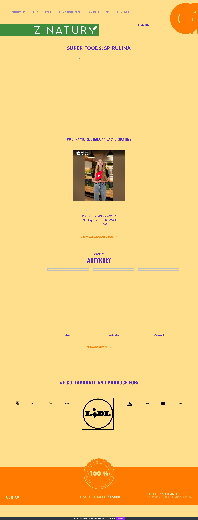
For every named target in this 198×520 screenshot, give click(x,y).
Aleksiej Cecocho (166, 497)
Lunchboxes (42, 12)
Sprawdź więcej (97, 347)
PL (162, 12)
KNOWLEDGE (97, 12)
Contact (123, 12)
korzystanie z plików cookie (108, 518)
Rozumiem (121, 518)
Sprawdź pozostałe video (97, 236)
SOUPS (17, 12)
